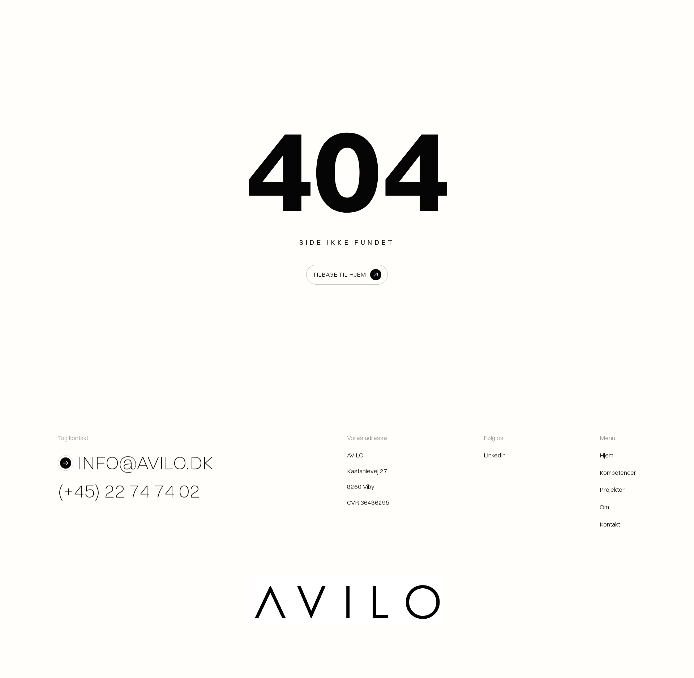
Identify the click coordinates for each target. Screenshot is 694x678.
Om (604, 507)
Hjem (606, 455)
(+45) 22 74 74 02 (129, 490)
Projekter (612, 490)
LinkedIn (495, 455)
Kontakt (610, 524)
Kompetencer (618, 472)
